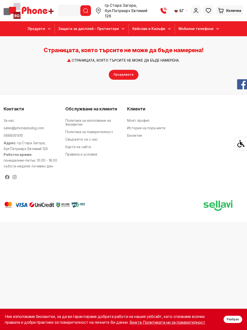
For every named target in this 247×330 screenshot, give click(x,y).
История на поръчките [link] (146, 128)
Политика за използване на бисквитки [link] (88, 122)
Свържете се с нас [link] (81, 139)
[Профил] (196, 11)
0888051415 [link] (13, 135)
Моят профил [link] (138, 120)
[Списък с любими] (208, 11)
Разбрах (233, 319)
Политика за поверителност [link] (89, 132)
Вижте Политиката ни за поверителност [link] (167, 322)
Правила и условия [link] (81, 154)
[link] (29, 10)
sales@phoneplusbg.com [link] (24, 128)
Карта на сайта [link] (78, 147)
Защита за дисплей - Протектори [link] (88, 29)
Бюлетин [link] (134, 135)
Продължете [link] (124, 74)
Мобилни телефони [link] (195, 29)
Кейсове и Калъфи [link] (148, 29)
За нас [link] (9, 120)
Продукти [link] (36, 29)
